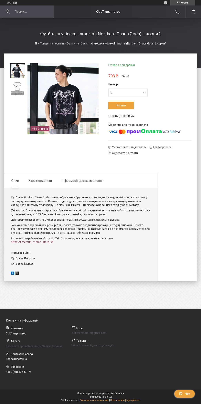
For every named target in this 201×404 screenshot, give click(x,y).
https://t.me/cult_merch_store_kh (32, 242)
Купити (121, 105)
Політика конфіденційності (125, 400)
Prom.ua (119, 393)
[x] (17, 273)
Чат (187, 393)
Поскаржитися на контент (94, 400)
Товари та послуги (52, 43)
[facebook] (12, 273)
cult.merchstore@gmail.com (89, 332)
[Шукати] (8, 11)
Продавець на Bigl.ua (100, 396)
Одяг (70, 43)
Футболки (82, 43)
